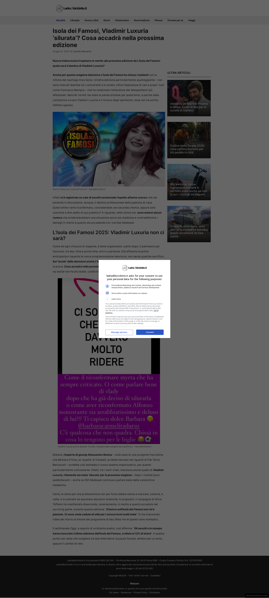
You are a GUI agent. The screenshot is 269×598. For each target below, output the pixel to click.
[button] (134, 299)
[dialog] (134, 299)
